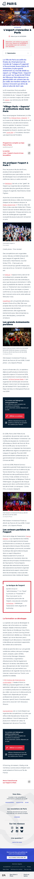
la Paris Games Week (16, 379)
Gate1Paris (6, 301)
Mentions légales (17, 864)
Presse (29, 866)
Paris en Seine (26, 875)
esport (7, 100)
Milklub (7, 275)
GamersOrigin (8, 711)
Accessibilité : (14, 866)
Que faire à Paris (13, 875)
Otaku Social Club (9, 205)
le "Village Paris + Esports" (18, 118)
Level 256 (9, 132)
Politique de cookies (16, 869)
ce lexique (10, 603)
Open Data (6, 869)
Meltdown (8, 183)
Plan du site (27, 869)
